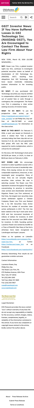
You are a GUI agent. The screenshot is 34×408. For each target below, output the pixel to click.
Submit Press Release (17, 401)
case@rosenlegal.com (10, 124)
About (8, 396)
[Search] (21, 17)
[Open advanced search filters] (26, 17)
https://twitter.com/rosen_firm (13, 244)
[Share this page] (31, 17)
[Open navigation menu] (3, 17)
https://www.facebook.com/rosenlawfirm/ (17, 249)
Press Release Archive (20, 396)
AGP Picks (5, 3)
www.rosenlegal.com (9, 288)
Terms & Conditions (17, 405)
